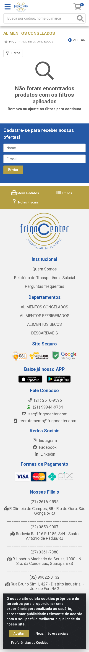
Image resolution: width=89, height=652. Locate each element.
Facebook (47, 447)
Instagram (47, 440)
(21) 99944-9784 (47, 407)
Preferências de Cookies (29, 642)
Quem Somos (44, 269)
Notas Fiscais (28, 202)
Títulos (66, 193)
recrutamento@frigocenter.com (47, 421)
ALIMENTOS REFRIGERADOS (44, 315)
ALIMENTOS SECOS (44, 324)
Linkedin (47, 454)
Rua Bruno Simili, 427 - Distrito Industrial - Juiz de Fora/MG (47, 586)
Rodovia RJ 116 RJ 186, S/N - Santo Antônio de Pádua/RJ (47, 536)
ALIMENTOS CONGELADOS (44, 307)
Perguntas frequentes (44, 286)
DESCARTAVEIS (44, 333)
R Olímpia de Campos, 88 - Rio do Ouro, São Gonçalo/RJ (46, 511)
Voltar (78, 40)
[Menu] (7, 7)
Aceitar (18, 633)
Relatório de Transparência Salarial (44, 277)
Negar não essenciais (52, 633)
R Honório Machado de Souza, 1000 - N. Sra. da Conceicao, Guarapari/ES (47, 561)
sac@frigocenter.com (47, 414)
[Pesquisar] (80, 18)
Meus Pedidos (28, 193)
